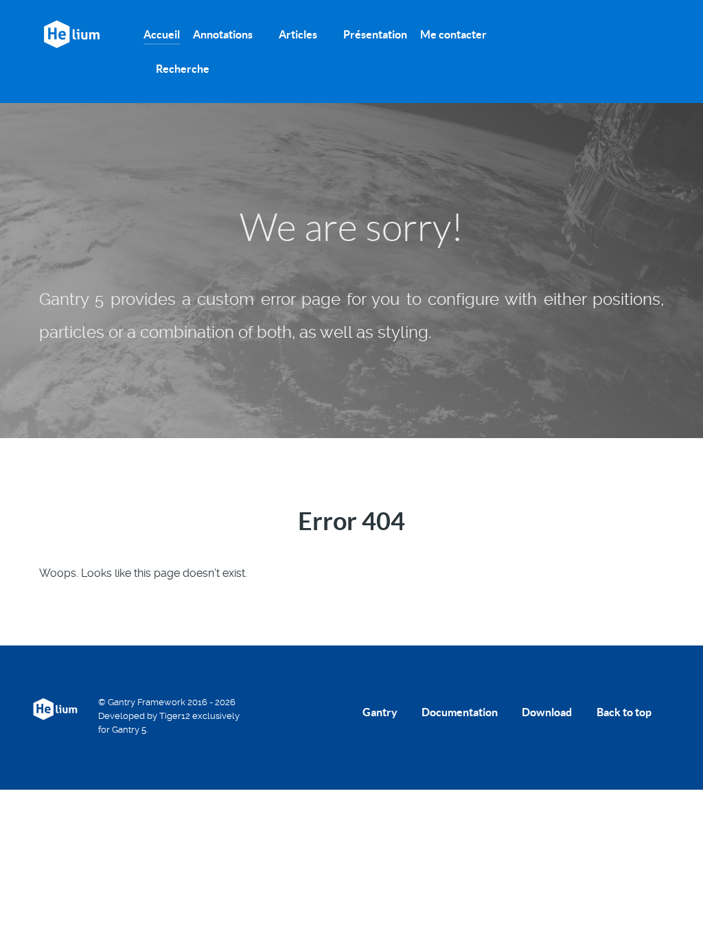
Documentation (460, 712)
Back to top (625, 712)
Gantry (379, 712)
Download (547, 712)
